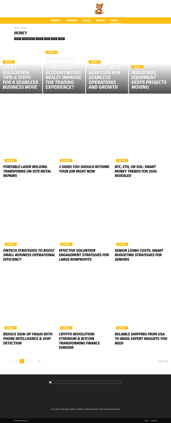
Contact (154, 420)
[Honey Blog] (85, 8)
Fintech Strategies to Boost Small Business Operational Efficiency (29, 255)
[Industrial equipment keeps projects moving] (150, 68)
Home (86, 20)
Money (8, 62)
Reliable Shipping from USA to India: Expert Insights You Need (141, 338)
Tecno (54, 39)
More (114, 20)
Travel (100, 20)
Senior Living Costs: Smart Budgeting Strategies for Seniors (139, 255)
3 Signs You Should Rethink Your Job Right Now (84, 169)
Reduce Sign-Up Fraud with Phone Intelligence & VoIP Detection (27, 338)
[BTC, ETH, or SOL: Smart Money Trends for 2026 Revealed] (141, 132)
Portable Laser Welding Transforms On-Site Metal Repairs (27, 171)
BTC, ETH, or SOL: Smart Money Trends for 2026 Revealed (136, 171)
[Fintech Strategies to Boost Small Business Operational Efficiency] (29, 215)
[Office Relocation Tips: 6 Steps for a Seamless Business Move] (21, 68)
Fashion (71, 20)
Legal (146, 420)
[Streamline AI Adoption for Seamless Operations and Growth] (107, 68)
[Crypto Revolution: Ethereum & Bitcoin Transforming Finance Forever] (85, 299)
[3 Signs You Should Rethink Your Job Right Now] (85, 132)
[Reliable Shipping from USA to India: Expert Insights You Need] (141, 299)
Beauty (55, 20)
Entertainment (28, 39)
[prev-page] (5, 361)
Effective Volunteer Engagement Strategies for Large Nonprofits (84, 255)
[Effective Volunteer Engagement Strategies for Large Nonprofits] (85, 215)
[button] (153, 20)
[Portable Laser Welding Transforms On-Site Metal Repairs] (29, 132)
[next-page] (44, 361)
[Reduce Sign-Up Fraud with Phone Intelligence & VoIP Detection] (29, 299)
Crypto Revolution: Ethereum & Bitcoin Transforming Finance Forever (79, 341)
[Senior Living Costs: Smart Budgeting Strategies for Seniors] (141, 215)
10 (39, 361)
